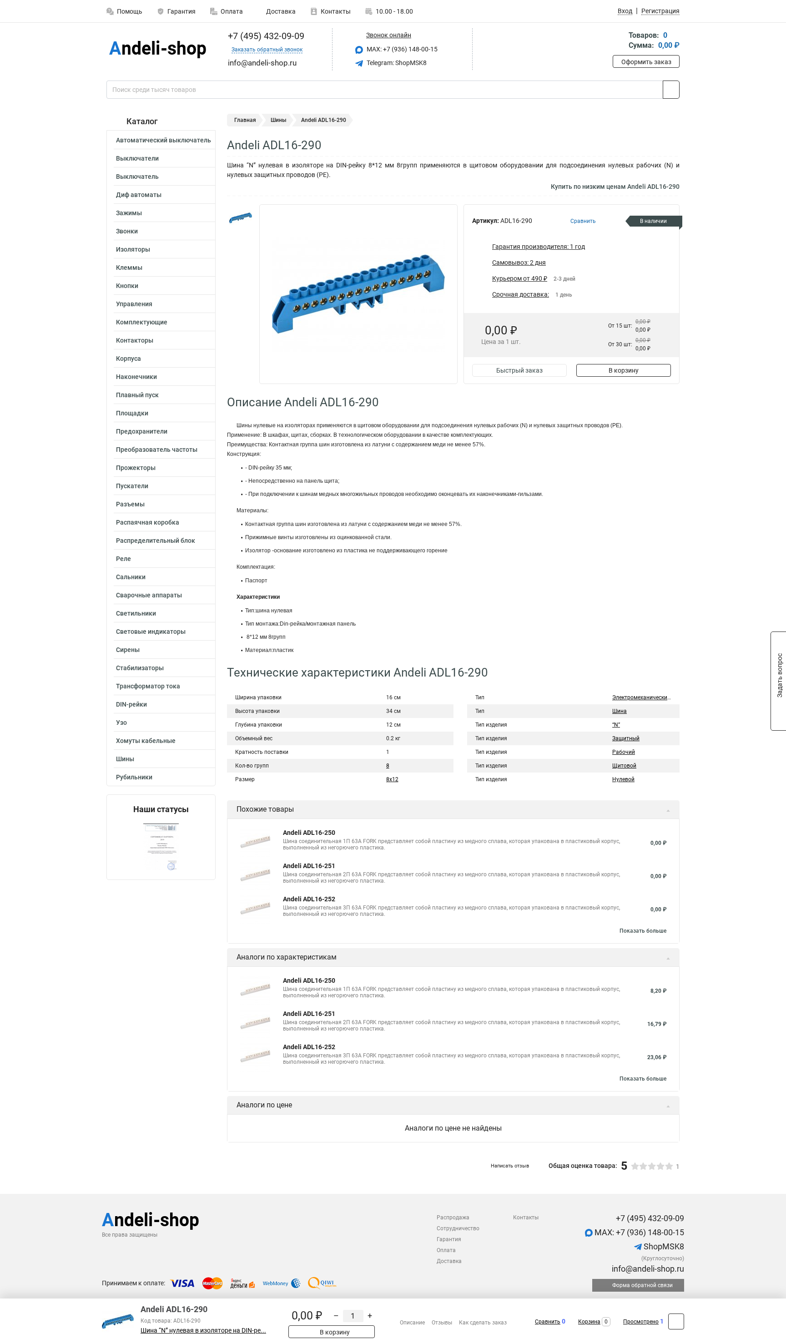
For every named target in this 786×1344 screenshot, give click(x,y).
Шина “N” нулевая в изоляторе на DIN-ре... (203, 1330)
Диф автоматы (138, 194)
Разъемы (130, 504)
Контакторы (134, 340)
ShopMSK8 (663, 1246)
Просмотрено (641, 1322)
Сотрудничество (458, 1228)
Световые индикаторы (151, 631)
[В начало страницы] (676, 1321)
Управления (134, 304)
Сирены (128, 649)
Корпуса (128, 358)
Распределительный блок (155, 540)
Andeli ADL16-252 (309, 899)
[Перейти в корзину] (619, 41)
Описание (412, 1322)
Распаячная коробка (147, 522)
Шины (125, 759)
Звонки (127, 231)
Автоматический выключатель (163, 140)
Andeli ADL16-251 (309, 865)
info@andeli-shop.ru (647, 1268)
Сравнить (547, 1322)
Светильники (136, 613)
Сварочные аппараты (149, 595)
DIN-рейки (131, 704)
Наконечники (136, 376)
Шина (619, 711)
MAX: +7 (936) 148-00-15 (401, 49)
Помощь (129, 11)
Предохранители (141, 431)
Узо (121, 722)
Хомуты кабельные (146, 740)
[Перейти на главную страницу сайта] (157, 49)
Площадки (132, 413)
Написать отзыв (510, 1166)
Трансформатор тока (148, 686)
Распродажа (453, 1217)
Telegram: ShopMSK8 (396, 62)
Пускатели (132, 486)
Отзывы (442, 1322)
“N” (616, 725)
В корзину (624, 370)
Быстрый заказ (519, 370)
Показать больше (643, 931)
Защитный (626, 738)
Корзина (589, 1322)
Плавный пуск (137, 395)
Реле (123, 558)
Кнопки (127, 285)
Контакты (336, 11)
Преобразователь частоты (156, 449)
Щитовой (624, 766)
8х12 (392, 779)
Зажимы (129, 213)
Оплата (232, 11)
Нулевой (623, 779)
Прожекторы (136, 467)
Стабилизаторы (140, 668)
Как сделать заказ (483, 1322)
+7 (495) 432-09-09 (265, 35)
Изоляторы (133, 249)
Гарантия (181, 11)
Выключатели (137, 158)
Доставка (280, 11)
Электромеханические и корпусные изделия (669, 697)
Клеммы (129, 267)
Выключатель (137, 176)
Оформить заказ (646, 62)
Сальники (131, 577)
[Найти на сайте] (671, 90)
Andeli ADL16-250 (309, 832)
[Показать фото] (240, 218)
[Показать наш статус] (161, 847)
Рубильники (134, 777)
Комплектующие (141, 322)
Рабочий (623, 752)
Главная (245, 120)
